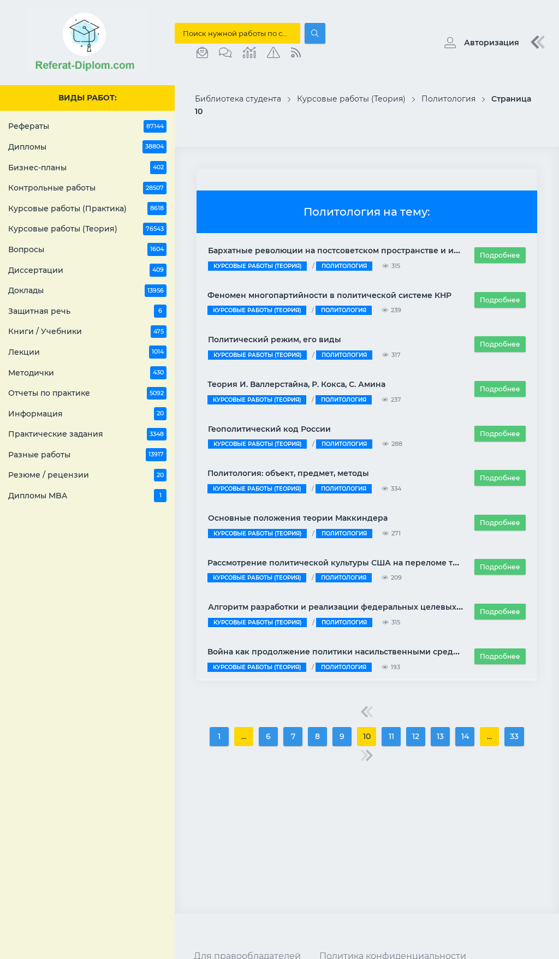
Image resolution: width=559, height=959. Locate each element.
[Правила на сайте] (273, 53)
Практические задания (86, 434)
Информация (86, 414)
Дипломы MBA (85, 496)
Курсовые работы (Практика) (86, 208)
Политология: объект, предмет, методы (288, 473)
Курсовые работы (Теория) (86, 229)
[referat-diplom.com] (87, 71)
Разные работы (86, 455)
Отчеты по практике (86, 393)
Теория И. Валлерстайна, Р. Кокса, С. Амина (296, 384)
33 (514, 736)
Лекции (86, 352)
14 (465, 736)
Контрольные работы (86, 188)
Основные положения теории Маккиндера (298, 518)
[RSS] (296, 53)
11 (391, 736)
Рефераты (86, 126)
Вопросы (86, 249)
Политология (344, 266)
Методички (86, 373)
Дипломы (86, 147)
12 (415, 736)
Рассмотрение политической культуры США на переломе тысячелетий (355, 563)
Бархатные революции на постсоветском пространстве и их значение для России (379, 250)
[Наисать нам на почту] (202, 53)
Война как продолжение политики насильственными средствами (344, 652)
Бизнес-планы (86, 167)
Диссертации (86, 270)
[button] (479, 43)
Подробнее (500, 255)
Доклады (86, 290)
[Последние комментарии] (225, 53)
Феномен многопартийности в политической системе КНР (329, 295)
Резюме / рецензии (86, 475)
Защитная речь (85, 311)
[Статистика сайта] (249, 53)
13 (440, 736)
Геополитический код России (269, 429)
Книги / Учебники (86, 331)
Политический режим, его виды (274, 339)
